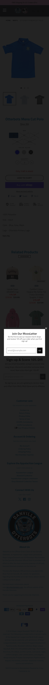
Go (39, 350)
